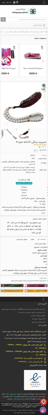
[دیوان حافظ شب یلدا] (12, 285)
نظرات (32, 239)
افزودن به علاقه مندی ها (24, 183)
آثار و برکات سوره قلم (38, 322)
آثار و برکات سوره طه (38, 319)
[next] (5, 61)
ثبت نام (8, 2)
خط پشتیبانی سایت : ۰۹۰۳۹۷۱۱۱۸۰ (32, 362)
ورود (3, 2)
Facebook (24, 196)
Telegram (24, 187)
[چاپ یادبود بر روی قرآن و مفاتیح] (36, 285)
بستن (43, 213)
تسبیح (36, 150)
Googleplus (24, 190)
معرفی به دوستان (22, 239)
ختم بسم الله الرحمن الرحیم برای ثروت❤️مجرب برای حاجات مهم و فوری (23, 309)
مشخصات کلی (41, 239)
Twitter (24, 193)
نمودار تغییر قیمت (40, 244)
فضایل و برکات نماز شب (38, 316)
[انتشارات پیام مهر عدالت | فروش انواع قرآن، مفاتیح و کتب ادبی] (24, 11)
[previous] (42, 61)
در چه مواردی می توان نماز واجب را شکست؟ (31, 313)
